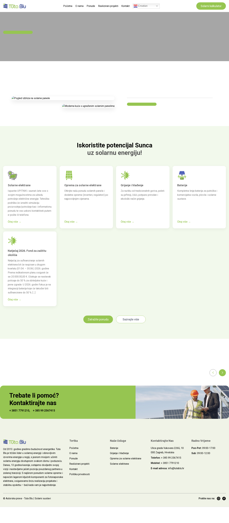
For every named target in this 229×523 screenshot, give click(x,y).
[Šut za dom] (14, 6)
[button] (213, 372)
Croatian (142, 6)
